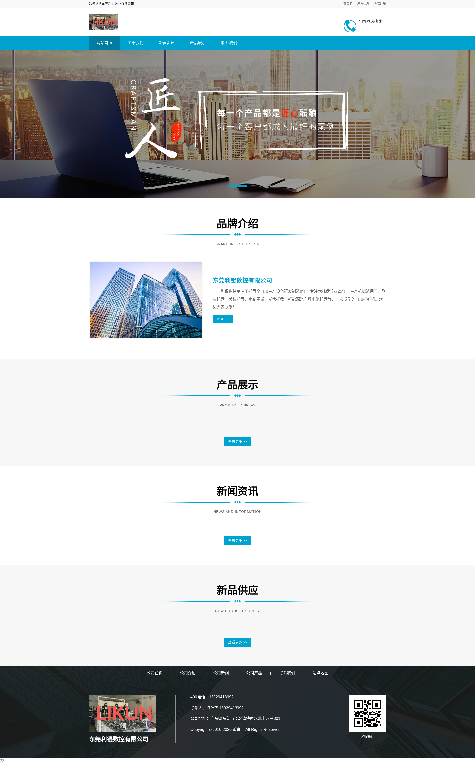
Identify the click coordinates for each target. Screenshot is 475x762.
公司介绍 (188, 673)
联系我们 (229, 43)
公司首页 (155, 673)
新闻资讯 (167, 43)
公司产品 (254, 673)
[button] (237, 186)
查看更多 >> (237, 441)
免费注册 (380, 3)
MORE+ (222, 319)
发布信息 (363, 3)
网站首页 (104, 43)
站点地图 (320, 673)
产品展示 (198, 43)
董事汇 (347, 3)
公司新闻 (221, 673)
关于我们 (135, 43)
